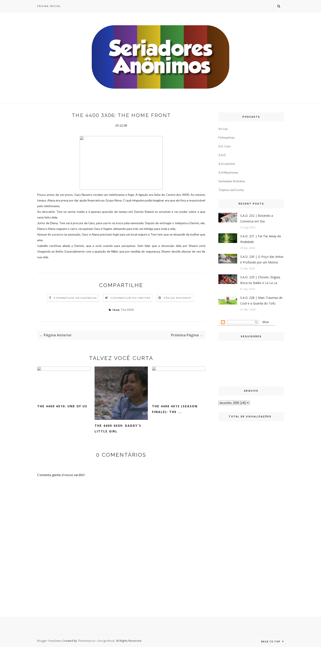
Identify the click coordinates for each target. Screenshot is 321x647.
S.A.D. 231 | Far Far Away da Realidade (260, 239)
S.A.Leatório (226, 163)
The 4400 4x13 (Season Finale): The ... (175, 409)
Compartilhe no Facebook (75, 297)
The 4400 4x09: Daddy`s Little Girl (118, 428)
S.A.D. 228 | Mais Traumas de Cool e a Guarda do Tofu (261, 300)
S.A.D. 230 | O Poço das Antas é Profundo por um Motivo (261, 259)
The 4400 (127, 309)
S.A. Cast (224, 146)
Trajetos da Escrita (231, 190)
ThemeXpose (86, 641)
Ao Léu (223, 129)
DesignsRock (106, 641)
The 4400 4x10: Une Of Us (62, 406)
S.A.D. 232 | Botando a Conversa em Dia (256, 218)
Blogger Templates (49, 641)
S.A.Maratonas (228, 172)
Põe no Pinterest (177, 297)
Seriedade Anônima (231, 181)
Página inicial (49, 6)
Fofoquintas (226, 137)
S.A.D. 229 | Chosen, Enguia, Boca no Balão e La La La (260, 280)
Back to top (271, 641)
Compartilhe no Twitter (130, 297)
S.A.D (222, 155)
